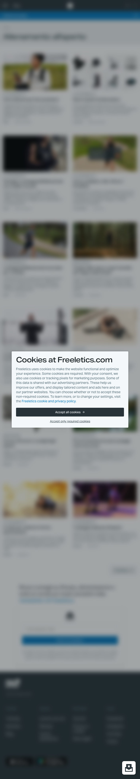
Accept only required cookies (70, 421)
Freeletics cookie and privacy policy (49, 401)
